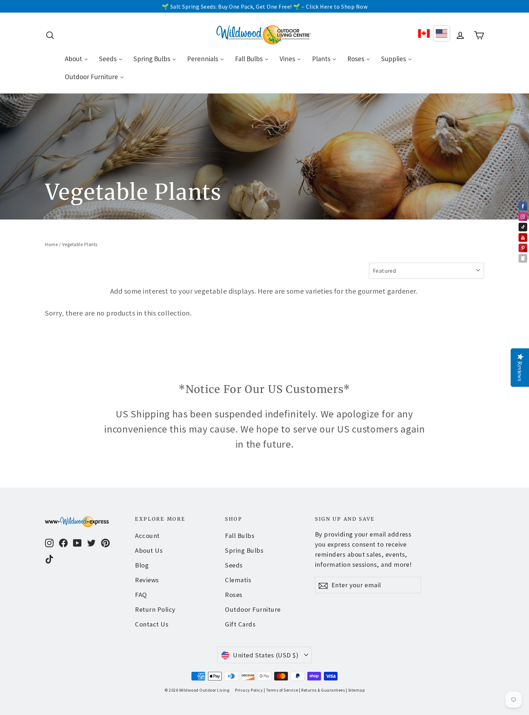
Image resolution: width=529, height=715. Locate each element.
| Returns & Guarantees (322, 690)
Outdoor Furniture (253, 609)
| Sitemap (355, 690)
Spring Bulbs (244, 550)
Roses (234, 594)
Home (51, 244)
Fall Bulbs (239, 535)
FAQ (141, 594)
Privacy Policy (249, 690)
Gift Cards (240, 624)
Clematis (238, 580)
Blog (142, 565)
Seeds (234, 565)
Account (147, 535)
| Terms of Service (281, 690)
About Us (149, 550)
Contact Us (151, 624)
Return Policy (155, 609)
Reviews (147, 580)
